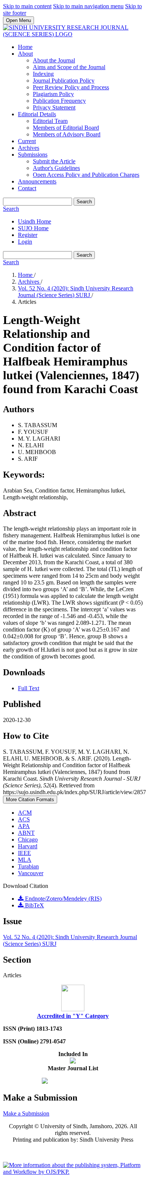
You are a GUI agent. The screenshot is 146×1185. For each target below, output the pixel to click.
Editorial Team (50, 121)
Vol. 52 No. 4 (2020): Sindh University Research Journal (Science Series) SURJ (75, 291)
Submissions (32, 154)
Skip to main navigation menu (88, 6)
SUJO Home (33, 228)
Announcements (37, 181)
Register (27, 235)
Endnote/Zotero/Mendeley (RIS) (63, 898)
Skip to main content (27, 6)
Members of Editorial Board (66, 127)
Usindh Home (34, 221)
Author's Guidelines (56, 168)
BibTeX (34, 905)
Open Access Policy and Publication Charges (86, 175)
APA (24, 826)
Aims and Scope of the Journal (69, 67)
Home (25, 47)
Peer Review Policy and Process (71, 87)
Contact (27, 188)
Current (27, 141)
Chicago (28, 839)
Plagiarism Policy (53, 94)
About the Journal (54, 60)
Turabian (28, 866)
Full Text (28, 688)
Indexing (43, 74)
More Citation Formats (30, 799)
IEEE (24, 853)
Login (25, 241)
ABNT (26, 833)
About (25, 53)
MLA (24, 860)
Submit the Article (54, 161)
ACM (25, 812)
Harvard (27, 846)
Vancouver (30, 873)
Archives (28, 148)
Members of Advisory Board (66, 134)
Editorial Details (37, 114)
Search (84, 201)
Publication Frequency (59, 101)
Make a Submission (26, 1113)
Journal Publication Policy (63, 80)
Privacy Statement (54, 107)
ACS (24, 819)
